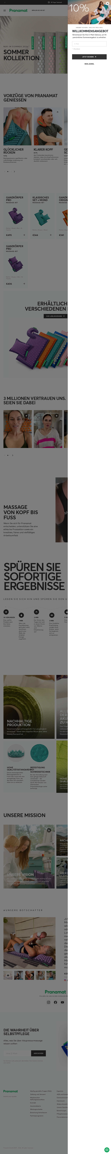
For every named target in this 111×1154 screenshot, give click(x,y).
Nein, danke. (89, 64)
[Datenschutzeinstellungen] (106, 1149)
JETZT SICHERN (88, 57)
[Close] (107, 3)
